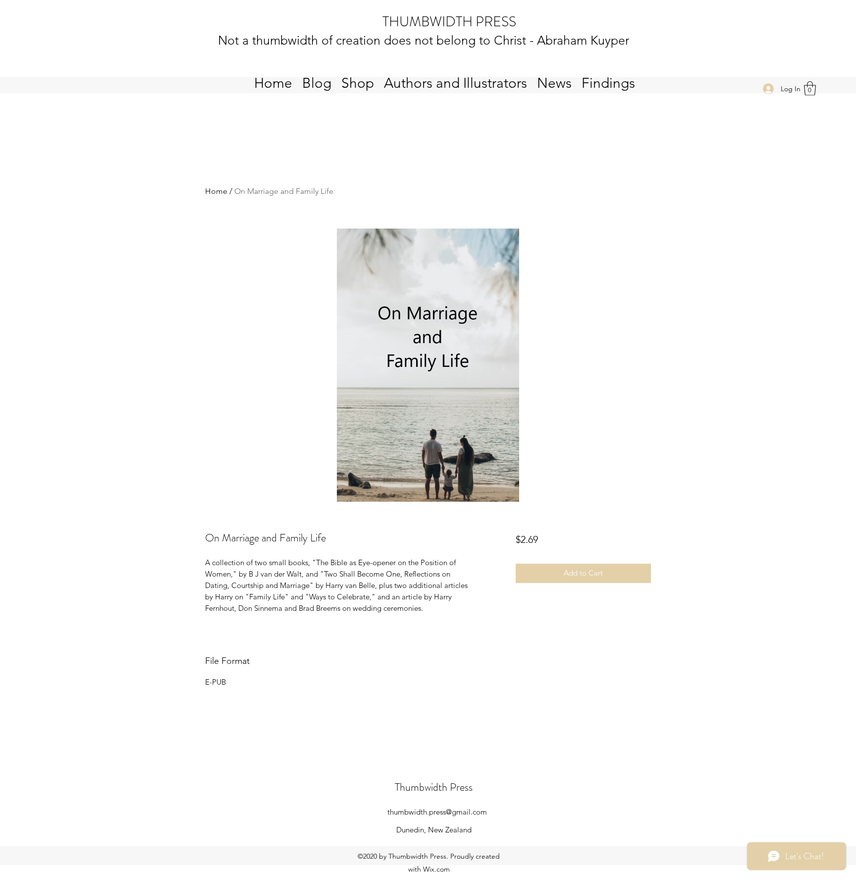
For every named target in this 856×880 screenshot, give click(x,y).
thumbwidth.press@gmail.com (437, 812)
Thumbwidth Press (434, 787)
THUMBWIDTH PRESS (449, 22)
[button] (810, 88)
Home (216, 191)
